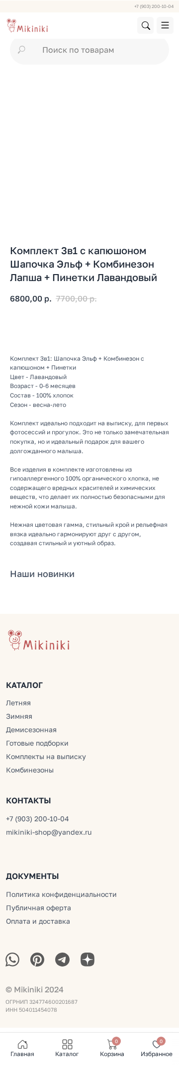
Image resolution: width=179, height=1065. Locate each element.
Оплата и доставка (38, 921)
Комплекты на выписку (46, 757)
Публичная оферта (38, 908)
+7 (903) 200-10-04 (154, 6)
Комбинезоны (30, 770)
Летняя (18, 703)
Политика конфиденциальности (61, 894)
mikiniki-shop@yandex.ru (48, 832)
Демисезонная (31, 730)
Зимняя (19, 716)
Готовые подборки (37, 743)
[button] (165, 25)
